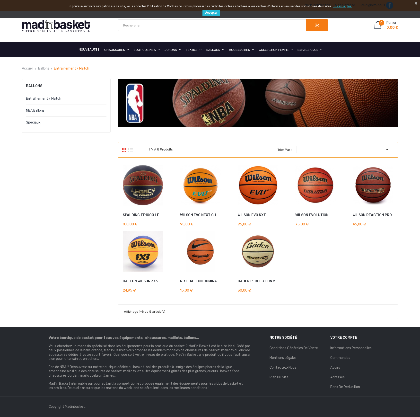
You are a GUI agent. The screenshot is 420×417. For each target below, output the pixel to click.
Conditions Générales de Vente (294, 348)
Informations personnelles (351, 348)
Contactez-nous (283, 367)
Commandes (340, 358)
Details (154, 221)
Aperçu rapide (161, 221)
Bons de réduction (345, 387)
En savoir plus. (342, 6)
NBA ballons (35, 110)
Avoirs (335, 367)
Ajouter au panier (202, 214)
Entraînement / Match (43, 99)
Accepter (211, 12)
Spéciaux (33, 122)
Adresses (337, 377)
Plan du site (279, 377)
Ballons (34, 86)
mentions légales (283, 358)
